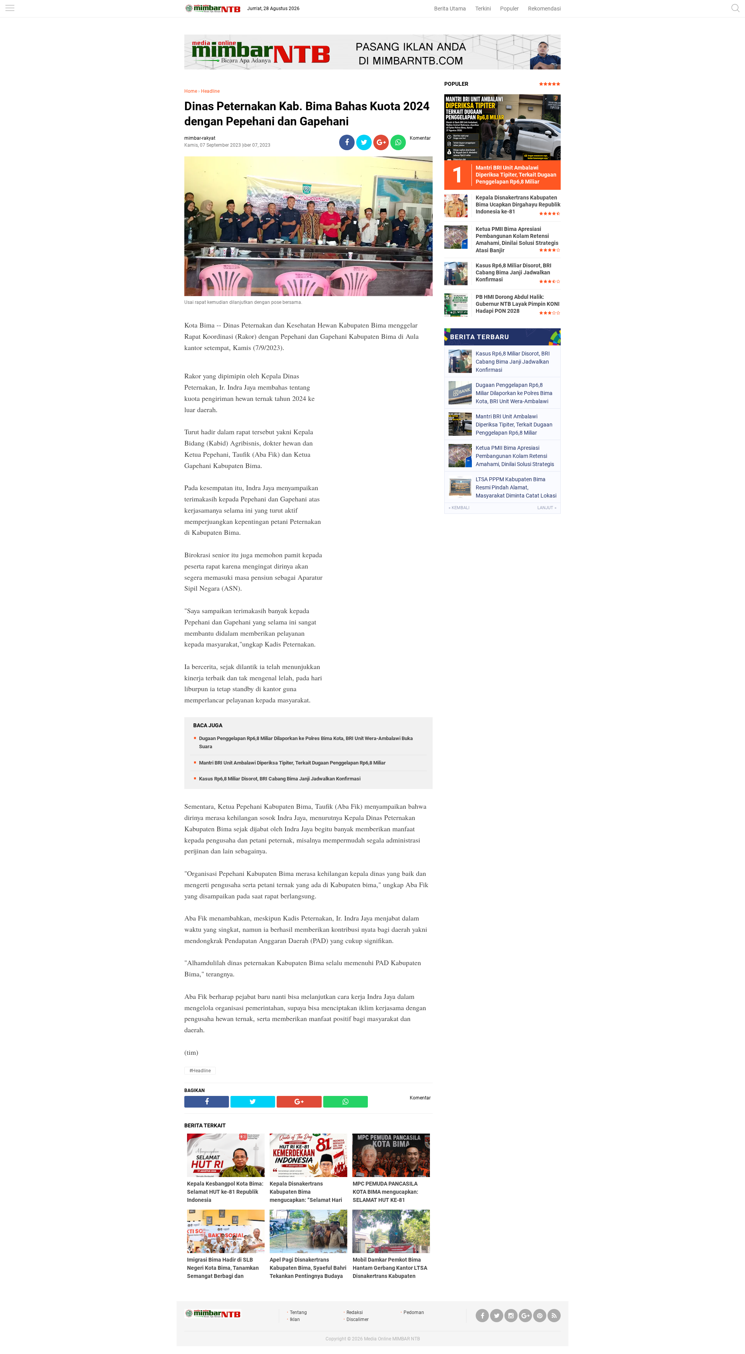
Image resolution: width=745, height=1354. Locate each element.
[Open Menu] (9, 8)
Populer (509, 8)
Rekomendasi (544, 8)
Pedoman (414, 1312)
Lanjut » (546, 507)
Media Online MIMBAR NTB (392, 1339)
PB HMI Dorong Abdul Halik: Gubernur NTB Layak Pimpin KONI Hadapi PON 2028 (518, 304)
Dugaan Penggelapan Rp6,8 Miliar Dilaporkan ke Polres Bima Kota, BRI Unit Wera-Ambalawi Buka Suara (514, 393)
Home (190, 91)
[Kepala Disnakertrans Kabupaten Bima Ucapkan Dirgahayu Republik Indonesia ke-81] (456, 205)
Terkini (483, 8)
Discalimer (358, 1319)
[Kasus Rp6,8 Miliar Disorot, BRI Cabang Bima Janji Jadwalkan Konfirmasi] (456, 273)
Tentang (298, 1312)
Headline (210, 91)
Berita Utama (450, 8)
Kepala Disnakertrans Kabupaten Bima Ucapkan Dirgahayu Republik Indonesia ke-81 (518, 204)
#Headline (200, 1070)
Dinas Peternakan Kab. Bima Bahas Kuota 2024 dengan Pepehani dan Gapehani (307, 113)
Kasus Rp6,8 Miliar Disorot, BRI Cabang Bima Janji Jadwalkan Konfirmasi (279, 779)
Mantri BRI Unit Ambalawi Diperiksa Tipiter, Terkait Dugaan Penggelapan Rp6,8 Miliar (292, 763)
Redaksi (355, 1312)
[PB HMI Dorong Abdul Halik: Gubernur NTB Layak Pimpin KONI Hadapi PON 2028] (456, 304)
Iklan (295, 1319)
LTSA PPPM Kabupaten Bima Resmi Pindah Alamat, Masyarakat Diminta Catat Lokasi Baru (516, 487)
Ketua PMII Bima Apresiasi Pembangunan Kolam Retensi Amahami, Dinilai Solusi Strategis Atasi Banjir (517, 239)
